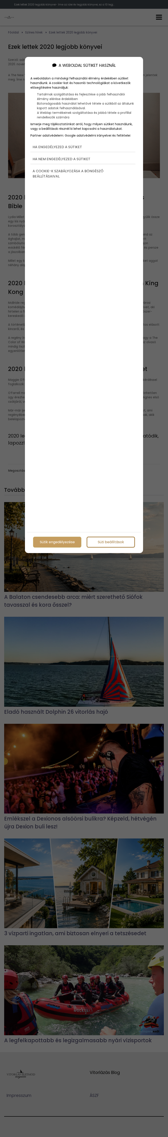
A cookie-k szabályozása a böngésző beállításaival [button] (68, 174)
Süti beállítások (111, 542)
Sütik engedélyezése (57, 542)
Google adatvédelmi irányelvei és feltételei (97, 135)
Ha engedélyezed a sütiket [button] (57, 146)
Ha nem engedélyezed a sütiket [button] (61, 159)
